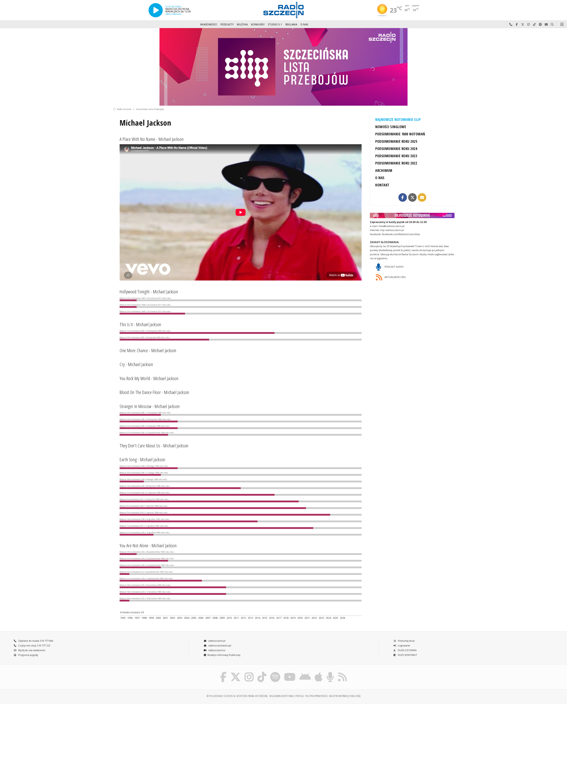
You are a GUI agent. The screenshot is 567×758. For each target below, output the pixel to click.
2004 (186, 618)
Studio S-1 (275, 24)
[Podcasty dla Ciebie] (330, 672)
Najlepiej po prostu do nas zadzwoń (511, 24)
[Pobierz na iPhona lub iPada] (318, 672)
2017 (278, 618)
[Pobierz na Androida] (305, 672)
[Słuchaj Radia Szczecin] (155, 10)
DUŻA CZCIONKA (407, 650)
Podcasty (227, 24)
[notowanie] (412, 215)
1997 (137, 618)
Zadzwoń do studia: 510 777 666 (35, 640)
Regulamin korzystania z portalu (287, 696)
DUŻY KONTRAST (407, 655)
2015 (264, 618)
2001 (165, 618)
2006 (200, 618)
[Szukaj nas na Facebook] (223, 672)
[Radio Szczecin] (283, 10)
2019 (293, 618)
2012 (243, 618)
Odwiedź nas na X (523, 24)
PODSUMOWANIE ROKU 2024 (396, 148)
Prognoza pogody (28, 655)
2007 (208, 618)
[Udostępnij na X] (412, 197)
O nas (304, 24)
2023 (321, 618)
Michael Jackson (145, 122)
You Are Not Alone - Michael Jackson (148, 545)
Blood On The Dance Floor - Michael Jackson (154, 392)
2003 (179, 618)
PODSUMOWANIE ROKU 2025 (396, 141)
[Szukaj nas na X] (236, 672)
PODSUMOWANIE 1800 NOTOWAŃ (400, 134)
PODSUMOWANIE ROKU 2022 (396, 163)
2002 (172, 618)
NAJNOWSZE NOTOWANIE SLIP (398, 119)
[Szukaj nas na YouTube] (290, 672)
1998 (144, 618)
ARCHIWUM (383, 170)
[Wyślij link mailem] (422, 197)
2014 (257, 618)
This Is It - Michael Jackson (140, 324)
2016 (271, 618)
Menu (562, 24)
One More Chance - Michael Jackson (148, 350)
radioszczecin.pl (216, 640)
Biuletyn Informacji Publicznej (223, 655)
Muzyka (242, 24)
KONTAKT (382, 185)
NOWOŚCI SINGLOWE (390, 126)
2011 (236, 618)
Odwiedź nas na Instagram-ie (528, 24)
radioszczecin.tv (216, 650)
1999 (151, 618)
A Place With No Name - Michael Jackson (152, 139)
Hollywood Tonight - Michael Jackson (149, 291)
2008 (215, 618)
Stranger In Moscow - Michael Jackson (150, 406)
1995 (123, 618)
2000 (158, 618)
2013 (250, 618)
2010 (229, 618)
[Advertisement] (155, 729)
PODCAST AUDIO (394, 266)
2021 (307, 618)
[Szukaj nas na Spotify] (275, 672)
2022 (314, 618)
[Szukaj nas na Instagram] (249, 672)
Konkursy (258, 24)
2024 (328, 618)
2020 (300, 618)
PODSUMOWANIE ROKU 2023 (396, 155)
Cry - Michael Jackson (136, 364)
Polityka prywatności (317, 696)
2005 (193, 618)
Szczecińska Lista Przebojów (150, 109)
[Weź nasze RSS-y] (342, 672)
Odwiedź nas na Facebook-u (517, 24)
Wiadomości (208, 24)
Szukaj (552, 24)
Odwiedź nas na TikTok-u (534, 24)
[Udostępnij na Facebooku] (402, 197)
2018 (286, 618)
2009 (222, 618)
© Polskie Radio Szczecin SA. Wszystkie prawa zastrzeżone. (237, 696)
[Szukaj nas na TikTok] (261, 672)
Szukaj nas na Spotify (540, 24)
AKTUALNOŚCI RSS (395, 277)
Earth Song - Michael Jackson (142, 459)
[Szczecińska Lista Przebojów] (283, 67)
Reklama (291, 24)
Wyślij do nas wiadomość (546, 24)
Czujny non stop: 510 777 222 (34, 645)
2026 (342, 618)
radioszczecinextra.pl (219, 645)
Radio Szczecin (124, 109)
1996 (130, 618)
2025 (335, 618)
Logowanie (403, 645)
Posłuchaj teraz (406, 640)
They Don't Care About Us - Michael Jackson (154, 445)
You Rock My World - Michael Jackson (149, 378)
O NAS (379, 177)
